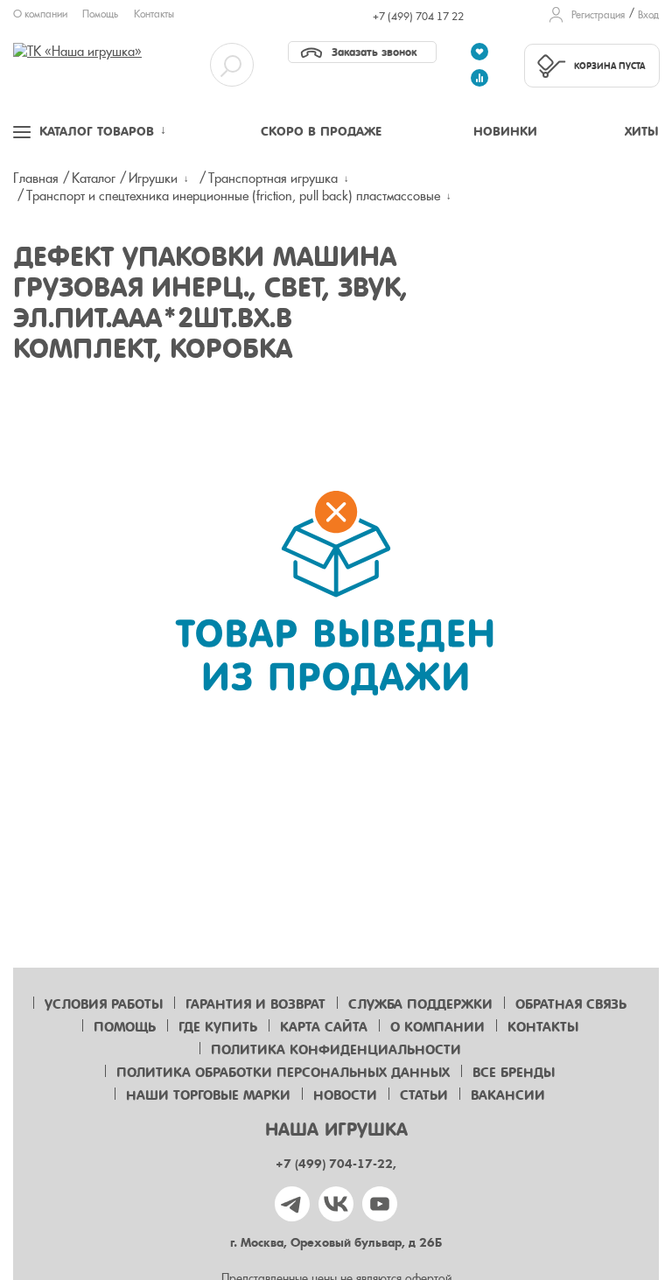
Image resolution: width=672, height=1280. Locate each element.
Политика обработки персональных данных (283, 1073)
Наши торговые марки (208, 1095)
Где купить (217, 1027)
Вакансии (508, 1095)
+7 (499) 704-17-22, (336, 1164)
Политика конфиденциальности (336, 1050)
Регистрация (598, 15)
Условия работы (104, 1004)
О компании (40, 14)
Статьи (424, 1095)
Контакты (154, 14)
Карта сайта (324, 1027)
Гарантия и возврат (256, 1004)
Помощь (100, 14)
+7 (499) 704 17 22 (418, 17)
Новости (345, 1095)
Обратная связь (570, 1004)
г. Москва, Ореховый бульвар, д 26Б (336, 1242)
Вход (648, 15)
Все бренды (513, 1073)
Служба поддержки (420, 1004)
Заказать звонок (374, 52)
